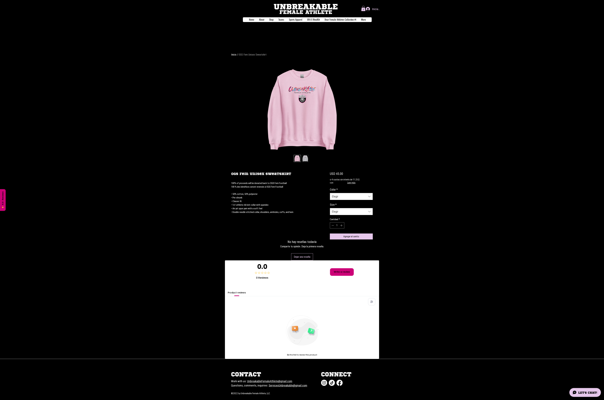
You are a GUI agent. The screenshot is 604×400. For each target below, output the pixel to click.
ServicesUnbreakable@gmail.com (288, 385)
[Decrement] (332, 225)
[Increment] (342, 225)
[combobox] (351, 196)
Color (334, 189)
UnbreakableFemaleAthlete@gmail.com (269, 381)
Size (333, 204)
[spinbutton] (337, 225)
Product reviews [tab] (237, 292)
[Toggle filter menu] (371, 301)
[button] (363, 8)
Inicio (233, 54)
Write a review (342, 271)
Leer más (351, 182)
